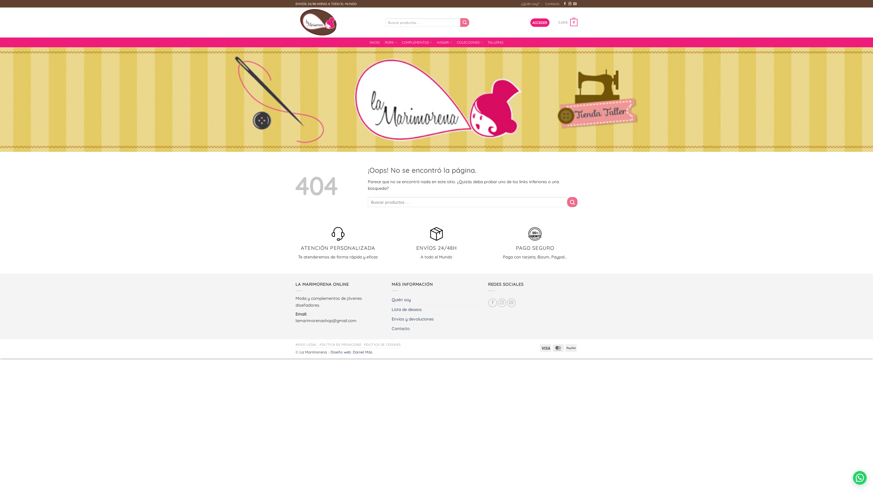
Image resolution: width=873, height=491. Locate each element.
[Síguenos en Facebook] (565, 4)
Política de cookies (382, 344)
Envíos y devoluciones (413, 319)
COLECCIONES (468, 42)
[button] (539, 22)
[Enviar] (464, 22)
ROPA (389, 42)
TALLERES (495, 42)
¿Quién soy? (530, 4)
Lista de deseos (407, 309)
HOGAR (443, 42)
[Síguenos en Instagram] (570, 4)
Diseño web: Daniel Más (351, 352)
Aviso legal (306, 344)
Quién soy (401, 299)
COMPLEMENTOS (415, 42)
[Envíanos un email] (575, 4)
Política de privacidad (340, 344)
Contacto (552, 4)
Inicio (375, 42)
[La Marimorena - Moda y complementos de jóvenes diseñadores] (337, 23)
